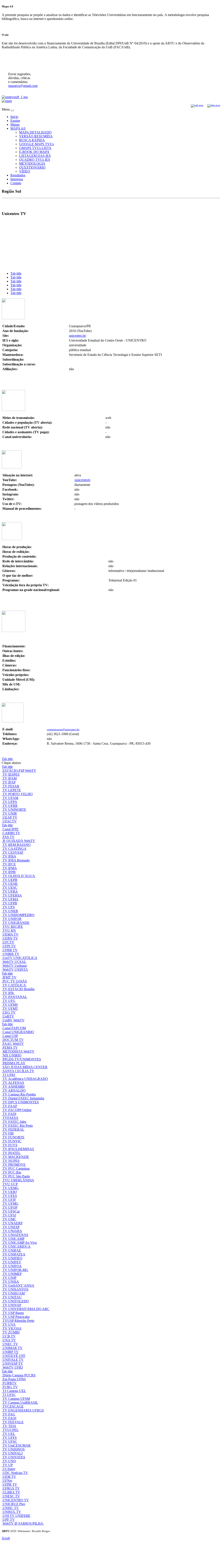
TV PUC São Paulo (16, 1176)
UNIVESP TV (13, 1363)
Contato (15, 183)
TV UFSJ (9, 1215)
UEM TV (9, 1476)
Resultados (17, 175)
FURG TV (10, 1387)
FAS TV (9, 837)
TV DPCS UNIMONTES (21, 1102)
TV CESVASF (13, 852)
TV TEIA (9, 1426)
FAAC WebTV (13, 1043)
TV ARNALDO (14, 1090)
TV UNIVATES (14, 1457)
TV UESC (10, 887)
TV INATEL (12, 1153)
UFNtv (7, 1480)
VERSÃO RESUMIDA (36, 136)
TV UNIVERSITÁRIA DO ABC (26, 1309)
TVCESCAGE (13, 1406)
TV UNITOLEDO (16, 1301)
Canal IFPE (11, 829)
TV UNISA (11, 1281)
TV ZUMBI (11, 1332)
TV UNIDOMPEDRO (18, 915)
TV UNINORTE (14, 809)
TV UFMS (10, 1004)
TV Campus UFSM (16, 1398)
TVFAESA (10, 1118)
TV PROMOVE (14, 1164)
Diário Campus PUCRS (19, 1375)
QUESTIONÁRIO (32, 167)
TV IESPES (11, 774)
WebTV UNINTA (15, 969)
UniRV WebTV (13, 1020)
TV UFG (9, 1001)
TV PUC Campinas (16, 1168)
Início (14, 117)
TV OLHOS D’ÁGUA (19, 876)
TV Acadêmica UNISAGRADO (25, 1079)
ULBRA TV (11, 1492)
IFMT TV (9, 977)
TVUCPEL (11, 1430)
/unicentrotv (82, 480)
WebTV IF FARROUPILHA (23, 1523)
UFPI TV (9, 946)
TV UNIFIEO (12, 1258)
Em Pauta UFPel (14, 1379)
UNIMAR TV (13, 1348)
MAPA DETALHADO (35, 132)
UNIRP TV (11, 1352)
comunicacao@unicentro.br (63, 729)
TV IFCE (9, 864)
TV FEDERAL (13, 1129)
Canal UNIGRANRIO (18, 1032)
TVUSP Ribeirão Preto (18, 1320)
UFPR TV (10, 1484)
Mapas (15, 124)
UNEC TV (10, 1344)
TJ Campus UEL (14, 1391)
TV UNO (9, 1461)
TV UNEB (10, 911)
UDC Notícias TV (15, 1473)
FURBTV (10, 1383)
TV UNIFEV (12, 1262)
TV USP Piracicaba (16, 1317)
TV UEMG (11, 1188)
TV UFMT (10, 1008)
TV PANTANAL (15, 997)
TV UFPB (10, 903)
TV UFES (10, 1196)
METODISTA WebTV (18, 1051)
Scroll (6, 1538)
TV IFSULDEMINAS (18, 1149)
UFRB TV (10, 950)
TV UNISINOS (14, 1449)
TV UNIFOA (12, 1266)
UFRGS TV (11, 1488)
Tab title (15, 273)
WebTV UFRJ (13, 1367)
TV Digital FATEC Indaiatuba (23, 1098)
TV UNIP (9, 1278)
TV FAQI (9, 1418)
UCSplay (9, 1469)
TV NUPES (11, 1161)
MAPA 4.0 (17, 128)
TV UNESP (11, 1227)
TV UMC (9, 1219)
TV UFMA (10, 899)
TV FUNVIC (12, 1141)
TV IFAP (9, 782)
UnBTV (8, 1016)
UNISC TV (11, 1508)
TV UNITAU (12, 1297)
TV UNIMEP (12, 1274)
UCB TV (9, 1336)
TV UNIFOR (12, 919)
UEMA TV (10, 934)
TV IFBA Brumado (16, 860)
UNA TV (9, 1340)
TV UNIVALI (13, 1453)
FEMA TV (10, 1047)
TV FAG (9, 1414)
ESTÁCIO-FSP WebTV (19, 770)
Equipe (15, 120)
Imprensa (16, 179)
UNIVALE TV (13, 1359)
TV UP (8, 1465)
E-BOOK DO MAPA (34, 152)
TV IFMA (10, 868)
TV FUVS (10, 1145)
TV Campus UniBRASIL (20, 1402)
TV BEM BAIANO (17, 845)
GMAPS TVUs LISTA (35, 148)
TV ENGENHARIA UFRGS (23, 1410)
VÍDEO (24, 171)
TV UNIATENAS (15, 1235)
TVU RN (9, 930)
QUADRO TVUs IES (34, 159)
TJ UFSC (9, 1395)
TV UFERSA (12, 895)
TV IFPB (9, 872)
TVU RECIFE (13, 926)
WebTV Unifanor (15, 965)
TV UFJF (9, 1200)
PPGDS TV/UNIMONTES (22, 1059)
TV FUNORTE (13, 1137)
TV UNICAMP (13, 1239)
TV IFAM (10, 778)
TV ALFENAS (13, 1082)
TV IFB (9, 993)
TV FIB (8, 1133)
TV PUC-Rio (12, 1172)
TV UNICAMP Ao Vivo (20, 1242)
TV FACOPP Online (17, 1110)
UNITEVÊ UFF (14, 1356)
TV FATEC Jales (14, 1122)
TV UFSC (10, 1441)
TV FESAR (11, 786)
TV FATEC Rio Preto (18, 1125)
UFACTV (10, 821)
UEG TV (9, 1012)
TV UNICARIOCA (17, 1246)
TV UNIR (10, 813)
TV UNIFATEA (14, 1254)
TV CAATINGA (14, 848)
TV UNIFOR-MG (15, 1270)
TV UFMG (10, 1203)
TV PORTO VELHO (18, 794)
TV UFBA (10, 891)
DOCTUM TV (13, 1040)
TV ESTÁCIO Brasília (18, 989)
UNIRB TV (11, 954)
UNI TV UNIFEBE (16, 1516)
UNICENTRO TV (16, 1500)
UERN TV (10, 938)
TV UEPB (10, 880)
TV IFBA (9, 856)
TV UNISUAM (14, 1293)
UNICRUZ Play (14, 1504)
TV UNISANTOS (15, 1289)
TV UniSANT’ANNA (18, 1285)
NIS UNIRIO (12, 1055)
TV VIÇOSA (12, 1328)
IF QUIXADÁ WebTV (19, 841)
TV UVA (9, 1324)
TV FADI (9, 1114)
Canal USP (10, 1036)
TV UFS (9, 907)
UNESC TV (11, 1496)
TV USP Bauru (13, 1313)
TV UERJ (10, 1192)
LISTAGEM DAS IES (35, 156)
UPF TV (9, 1519)
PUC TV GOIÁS (15, 981)
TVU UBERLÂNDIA (18, 1180)
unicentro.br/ (77, 335)
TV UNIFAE (12, 1250)
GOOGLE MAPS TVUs (36, 144)
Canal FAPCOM (14, 1028)
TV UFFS (10, 1437)
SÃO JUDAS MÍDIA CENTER (25, 1067)
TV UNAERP (13, 1223)
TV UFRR (10, 806)
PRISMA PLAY (14, 1063)
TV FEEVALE (13, 1422)
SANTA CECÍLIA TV (18, 1071)
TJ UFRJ (9, 1075)
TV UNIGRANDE (16, 923)
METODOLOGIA (32, 163)
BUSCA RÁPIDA (32, 140)
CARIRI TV (11, 833)
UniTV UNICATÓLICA (20, 958)
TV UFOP (10, 1207)
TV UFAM (10, 798)
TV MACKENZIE (16, 1157)
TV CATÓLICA (15, 985)
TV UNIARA (12, 1231)
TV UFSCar (11, 1211)
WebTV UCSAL (14, 962)
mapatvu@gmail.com (23, 86)
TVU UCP (10, 1184)
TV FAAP (10, 1106)
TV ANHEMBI (13, 1086)
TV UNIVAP (12, 1305)
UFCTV (8, 942)
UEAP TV (10, 817)
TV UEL (9, 1434)
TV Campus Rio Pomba (19, 1094)
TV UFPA (10, 802)
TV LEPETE (12, 790)
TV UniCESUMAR (17, 1445)
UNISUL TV (12, 1512)
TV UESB (10, 884)
